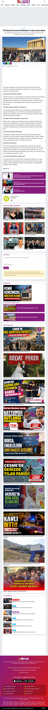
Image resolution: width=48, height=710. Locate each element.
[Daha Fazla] (11, 63)
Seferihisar (30, 704)
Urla (44, 704)
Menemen (16, 704)
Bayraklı (20, 702)
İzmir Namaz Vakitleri (9, 688)
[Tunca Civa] (6, 198)
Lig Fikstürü (26, 698)
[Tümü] (44, 595)
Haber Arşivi (29, 693)
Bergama (25, 702)
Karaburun (27, 703)
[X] (16, 677)
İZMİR (4, 702)
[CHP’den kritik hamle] (35, 242)
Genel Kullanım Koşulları (34, 698)
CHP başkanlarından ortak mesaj (31, 220)
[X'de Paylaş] (6, 63)
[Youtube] (25, 677)
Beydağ (29, 702)
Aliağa (7, 702)
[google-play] (29, 681)
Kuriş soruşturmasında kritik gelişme (24, 601)
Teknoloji (22, 5)
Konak (7, 704)
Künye (42, 698)
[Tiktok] (27, 677)
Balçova (11, 702)
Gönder (6, 267)
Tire (38, 704)
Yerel (38, 5)
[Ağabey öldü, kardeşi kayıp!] (35, 228)
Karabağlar (22, 703)
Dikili (4, 703)
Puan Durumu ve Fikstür (10, 691)
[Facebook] (14, 677)
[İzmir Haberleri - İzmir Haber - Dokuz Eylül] (23, 1)
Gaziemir (11, 703)
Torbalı (41, 704)
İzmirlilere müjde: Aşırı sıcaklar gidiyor (24, 613)
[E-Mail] (11, 200)
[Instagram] (21, 677)
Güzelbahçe (16, 703)
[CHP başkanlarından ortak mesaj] (35, 213)
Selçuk (35, 704)
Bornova (34, 702)
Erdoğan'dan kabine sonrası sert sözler (11, 234)
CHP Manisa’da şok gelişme (9, 249)
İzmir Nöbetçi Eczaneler (10, 686)
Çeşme (40, 702)
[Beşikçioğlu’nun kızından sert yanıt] (13, 213)
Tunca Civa (6, 66)
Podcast (26, 699)
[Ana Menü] (3, 1)
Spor (17, 5)
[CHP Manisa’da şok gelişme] (13, 242)
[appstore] (18, 681)
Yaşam (28, 5)
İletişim (22, 699)
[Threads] (30, 677)
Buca (37, 702)
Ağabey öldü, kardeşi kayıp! (30, 234)
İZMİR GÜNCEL (16, 611)
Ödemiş (25, 704)
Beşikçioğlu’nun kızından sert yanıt (10, 220)
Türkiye (34, 5)
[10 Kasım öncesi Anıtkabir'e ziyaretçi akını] (24, 49)
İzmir (2, 5)
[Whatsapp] (32, 677)
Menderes (11, 704)
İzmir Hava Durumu (30, 686)
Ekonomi (7, 5)
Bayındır (16, 702)
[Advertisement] (24, 16)
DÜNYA (14, 605)
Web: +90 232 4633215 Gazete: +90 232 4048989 (25, 670)
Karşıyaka (33, 703)
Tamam (43, 708)
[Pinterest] (18, 677)
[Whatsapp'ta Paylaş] (8, 63)
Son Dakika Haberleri (9, 693)
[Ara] (44, 2)
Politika (13, 5)
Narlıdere (21, 704)
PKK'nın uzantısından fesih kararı (22, 607)
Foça (7, 703)
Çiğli (44, 702)
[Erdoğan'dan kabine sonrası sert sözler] (13, 228)
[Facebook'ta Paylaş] (4, 63)
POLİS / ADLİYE (16, 599)
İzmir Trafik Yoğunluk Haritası (32, 688)
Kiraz (43, 703)
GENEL (24, 28)
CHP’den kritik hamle (29, 249)
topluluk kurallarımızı (16, 272)
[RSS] (34, 677)
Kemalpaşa (38, 703)
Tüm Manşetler (29, 691)
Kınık (4, 704)
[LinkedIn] (23, 677)
